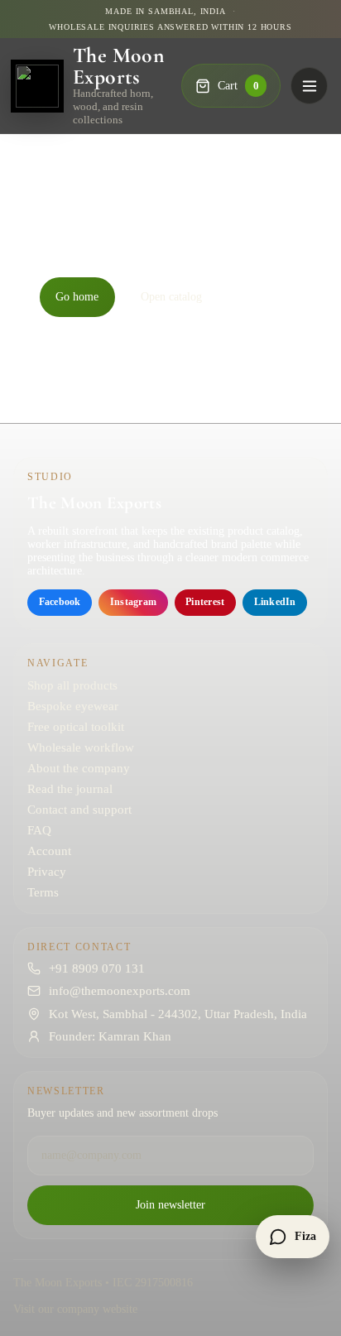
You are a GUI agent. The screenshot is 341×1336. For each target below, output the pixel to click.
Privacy (46, 871)
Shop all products (72, 685)
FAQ (39, 830)
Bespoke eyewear (72, 706)
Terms (43, 892)
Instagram (133, 602)
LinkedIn (275, 602)
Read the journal (70, 788)
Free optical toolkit (75, 726)
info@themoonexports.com (119, 990)
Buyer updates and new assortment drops (122, 1113)
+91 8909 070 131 (97, 968)
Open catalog (171, 297)
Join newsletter (170, 1205)
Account (49, 851)
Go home (76, 297)
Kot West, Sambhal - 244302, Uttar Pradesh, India (178, 1014)
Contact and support (79, 809)
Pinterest (204, 602)
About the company (78, 768)
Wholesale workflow (80, 747)
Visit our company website (75, 1309)
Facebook (60, 602)
